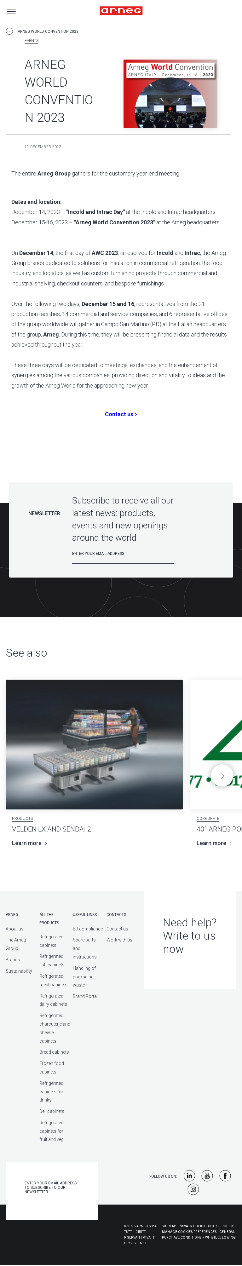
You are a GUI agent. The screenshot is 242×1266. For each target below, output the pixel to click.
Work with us (119, 939)
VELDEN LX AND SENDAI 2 (51, 829)
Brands (13, 959)
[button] (222, 775)
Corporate (208, 818)
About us (15, 928)
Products (22, 818)
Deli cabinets (51, 1111)
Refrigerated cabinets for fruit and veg (51, 1131)
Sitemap (169, 1226)
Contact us (117, 928)
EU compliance (88, 928)
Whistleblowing (220, 1237)
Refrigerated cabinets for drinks (51, 1092)
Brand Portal (85, 996)
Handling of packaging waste (84, 977)
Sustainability (19, 971)
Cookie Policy (221, 1226)
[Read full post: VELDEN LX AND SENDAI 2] (94, 744)
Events (31, 40)
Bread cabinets (54, 1052)
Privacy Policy (192, 1226)
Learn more (27, 843)
